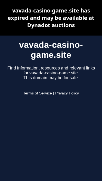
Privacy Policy (67, 93)
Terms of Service (37, 93)
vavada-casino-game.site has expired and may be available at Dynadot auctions (51, 18)
